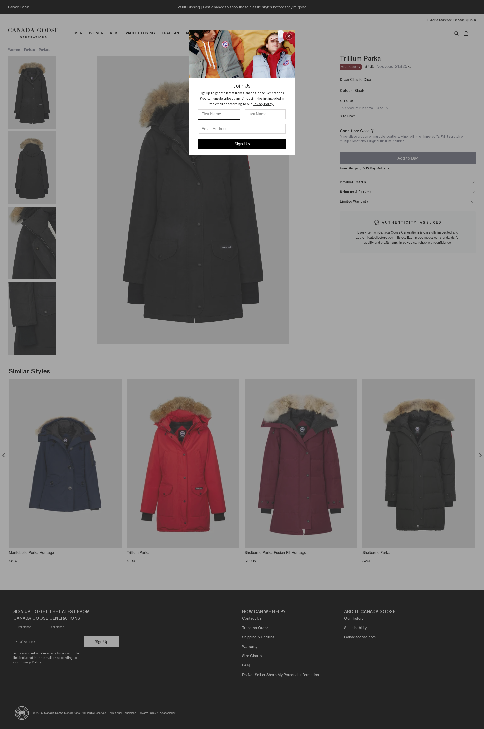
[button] (289, 36)
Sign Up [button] (242, 144)
